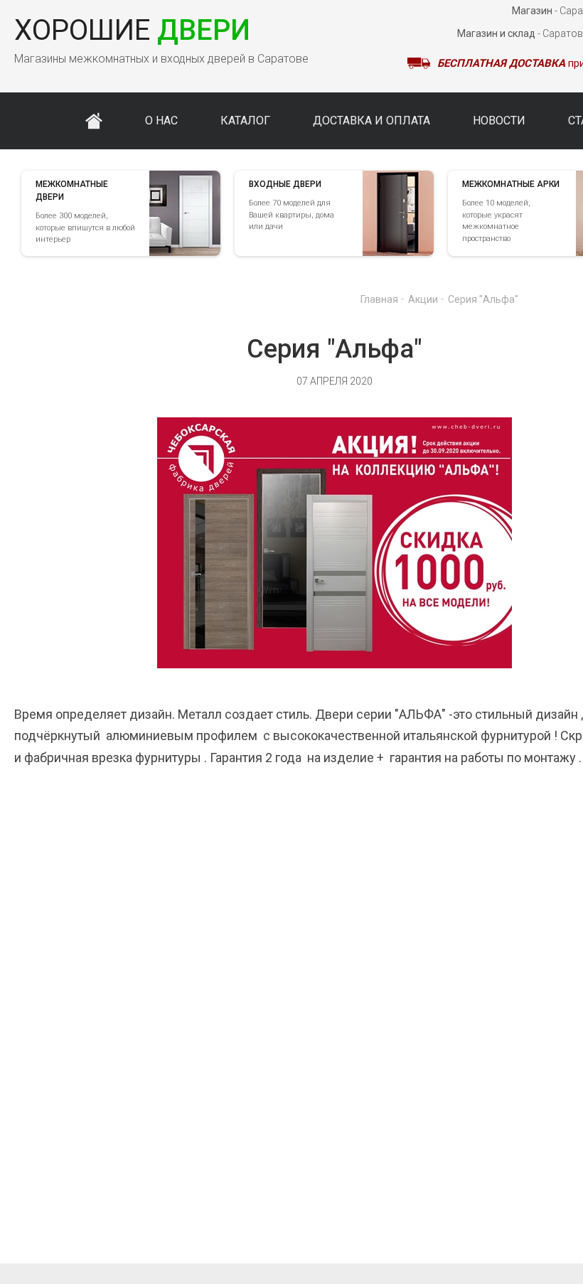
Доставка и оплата (371, 120)
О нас (161, 120)
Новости (499, 120)
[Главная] (94, 120)
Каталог (245, 120)
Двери (132, 30)
